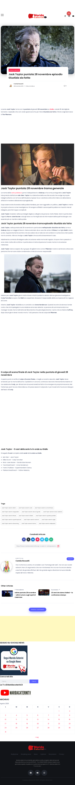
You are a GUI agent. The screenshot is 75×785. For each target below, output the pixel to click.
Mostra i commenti (37, 609)
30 (70, 728)
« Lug (36, 737)
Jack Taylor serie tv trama (28, 523)
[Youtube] (72, 16)
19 (27, 724)
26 (27, 728)
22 (59, 724)
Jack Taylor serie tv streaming (10, 523)
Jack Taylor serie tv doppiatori (10, 512)
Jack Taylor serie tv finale (9, 515)
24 (5, 728)
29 (59, 728)
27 (38, 728)
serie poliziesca (16, 193)
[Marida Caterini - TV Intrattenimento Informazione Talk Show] (37, 16)
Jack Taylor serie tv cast (25, 508)
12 (27, 719)
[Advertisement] (37, 628)
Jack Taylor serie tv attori (9, 508)
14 (48, 719)
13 (37, 719)
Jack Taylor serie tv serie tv (31, 519)
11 (16, 719)
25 (16, 728)
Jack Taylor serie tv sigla (48, 519)
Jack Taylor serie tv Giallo (26, 515)
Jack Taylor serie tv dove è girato (31, 512)
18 (16, 724)
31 (5, 732)
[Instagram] (68, 16)
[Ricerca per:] (14, 681)
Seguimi (70, 559)
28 (48, 728)
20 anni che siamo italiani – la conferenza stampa (62, 594)
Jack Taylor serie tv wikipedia (47, 523)
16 (69, 719)
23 (69, 724)
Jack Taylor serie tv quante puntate (46, 515)
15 (59, 719)
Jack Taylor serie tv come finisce (44, 508)
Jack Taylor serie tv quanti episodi (11, 519)
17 (5, 724)
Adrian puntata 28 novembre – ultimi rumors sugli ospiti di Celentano (25, 595)
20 (38, 724)
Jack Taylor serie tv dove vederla (52, 512)
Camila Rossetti (18, 84)
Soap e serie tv (14, 70)
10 (5, 719)
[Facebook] (64, 16)
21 (48, 724)
